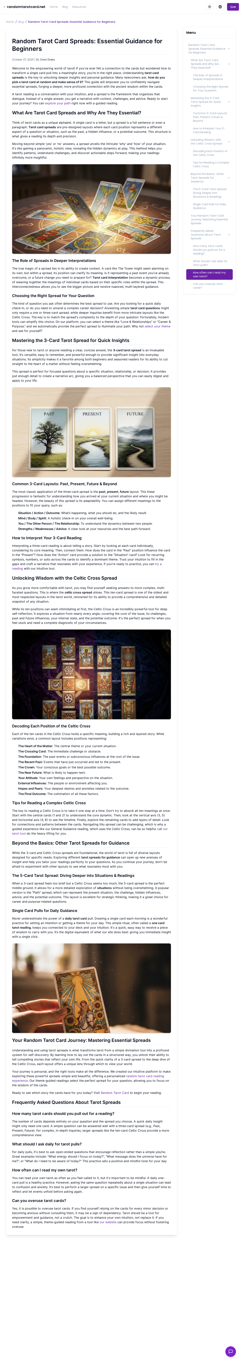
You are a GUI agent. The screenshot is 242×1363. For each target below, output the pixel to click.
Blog (65, 7)
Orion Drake (47, 59)
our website (108, 1222)
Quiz (233, 7)
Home (54, 7)
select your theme (157, 326)
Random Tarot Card (115, 1093)
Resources (79, 7)
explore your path (58, 103)
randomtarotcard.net (26, 6)
